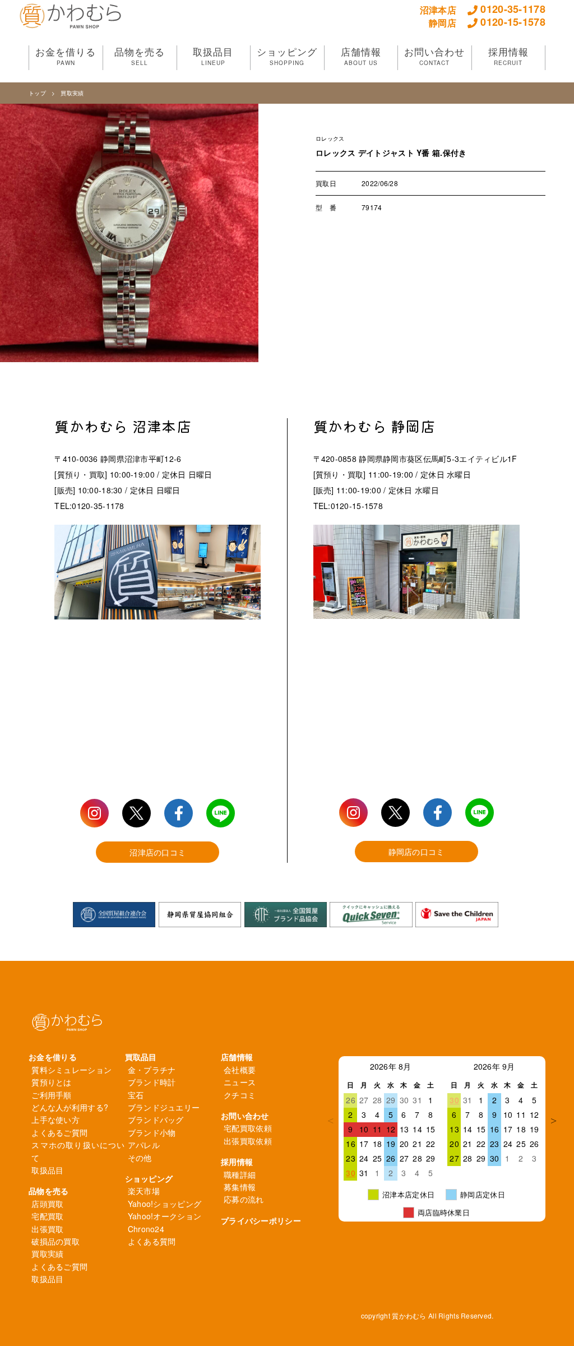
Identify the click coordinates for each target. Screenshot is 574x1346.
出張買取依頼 (248, 1140)
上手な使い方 (55, 1119)
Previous (330, 1120)
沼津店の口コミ (157, 852)
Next (553, 1120)
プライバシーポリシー (261, 1220)
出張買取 (47, 1228)
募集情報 (240, 1186)
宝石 (136, 1094)
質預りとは (51, 1082)
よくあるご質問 (59, 1132)
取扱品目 (47, 1170)
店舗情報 (237, 1056)
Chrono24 (146, 1228)
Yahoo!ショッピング (164, 1203)
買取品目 (141, 1056)
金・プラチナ (152, 1069)
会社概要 (240, 1069)
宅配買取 (47, 1216)
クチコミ (240, 1094)
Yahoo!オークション (164, 1216)
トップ (37, 93)
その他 (140, 1157)
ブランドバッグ (156, 1119)
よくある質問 (152, 1241)
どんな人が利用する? (69, 1107)
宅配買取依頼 (248, 1128)
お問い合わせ (245, 1115)
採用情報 (237, 1161)
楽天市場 (144, 1190)
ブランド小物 (152, 1132)
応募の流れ (243, 1199)
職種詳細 (240, 1174)
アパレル (144, 1144)
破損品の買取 (55, 1241)
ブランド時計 (152, 1082)
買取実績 (72, 93)
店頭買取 (47, 1203)
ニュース (240, 1082)
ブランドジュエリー (164, 1107)
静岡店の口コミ (416, 851)
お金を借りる (53, 1056)
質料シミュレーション (71, 1069)
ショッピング (149, 1178)
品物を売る (48, 1190)
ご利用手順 (51, 1094)
